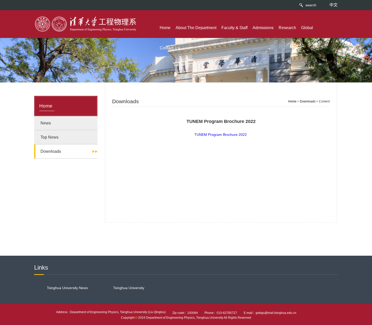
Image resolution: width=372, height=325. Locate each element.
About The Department (196, 28)
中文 (333, 5)
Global (307, 28)
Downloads (308, 101)
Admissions (263, 28)
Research (287, 28)
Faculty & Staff (234, 28)
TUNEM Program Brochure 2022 (220, 135)
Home (165, 28)
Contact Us (170, 48)
